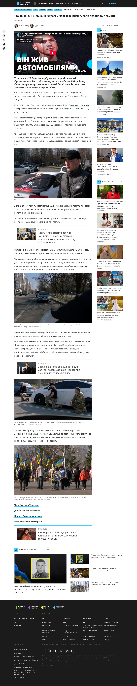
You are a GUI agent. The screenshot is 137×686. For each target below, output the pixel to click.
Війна (51, 3)
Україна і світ (77, 3)
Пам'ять (42, 9)
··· (102, 3)
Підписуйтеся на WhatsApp (28, 516)
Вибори (86, 622)
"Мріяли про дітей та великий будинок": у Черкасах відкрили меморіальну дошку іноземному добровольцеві (57, 237)
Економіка (46, 622)
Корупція (66, 618)
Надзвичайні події (111, 622)
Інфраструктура (110, 625)
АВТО (35, 9)
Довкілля (46, 625)
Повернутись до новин (24, 618)
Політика (46, 636)
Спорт (67, 3)
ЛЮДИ (50, 9)
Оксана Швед (24, 26)
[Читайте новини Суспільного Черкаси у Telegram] (67, 651)
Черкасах (22, 78)
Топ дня (107, 640)
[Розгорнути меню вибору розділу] (35, 3)
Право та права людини (48, 632)
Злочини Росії (89, 636)
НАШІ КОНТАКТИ (20, 650)
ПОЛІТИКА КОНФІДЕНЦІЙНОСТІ (26, 660)
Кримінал (87, 618)
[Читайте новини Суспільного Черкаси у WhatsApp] (72, 651)
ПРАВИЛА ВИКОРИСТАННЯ (24, 657)
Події (44, 618)
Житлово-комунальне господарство (92, 626)
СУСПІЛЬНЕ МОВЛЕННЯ (23, 667)
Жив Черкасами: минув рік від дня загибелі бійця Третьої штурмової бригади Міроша (57, 535)
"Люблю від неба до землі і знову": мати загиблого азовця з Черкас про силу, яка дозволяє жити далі (59, 370)
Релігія (65, 636)
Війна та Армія (79, 9)
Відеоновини (68, 9)
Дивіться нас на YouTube (27, 510)
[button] (4, 31)
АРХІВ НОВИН (19, 678)
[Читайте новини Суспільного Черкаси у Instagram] (50, 651)
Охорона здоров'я (70, 625)
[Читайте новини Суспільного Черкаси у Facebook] (44, 651)
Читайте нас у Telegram (26, 505)
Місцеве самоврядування (70, 632)
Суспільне (69, 662)
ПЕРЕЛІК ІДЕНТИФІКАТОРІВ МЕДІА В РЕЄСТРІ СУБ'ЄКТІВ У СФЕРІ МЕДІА (25, 672)
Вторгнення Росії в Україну (23, 9)
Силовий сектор (90, 631)
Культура (59, 3)
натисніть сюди (70, 664)
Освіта (65, 622)
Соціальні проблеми (112, 636)
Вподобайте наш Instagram (28, 521)
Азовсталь (58, 9)
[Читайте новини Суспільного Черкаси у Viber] (61, 651)
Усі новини (42, 3)
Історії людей (91, 9)
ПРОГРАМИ (18, 653)
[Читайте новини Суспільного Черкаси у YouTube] (55, 651)
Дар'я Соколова (40, 26)
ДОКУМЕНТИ (19, 664)
